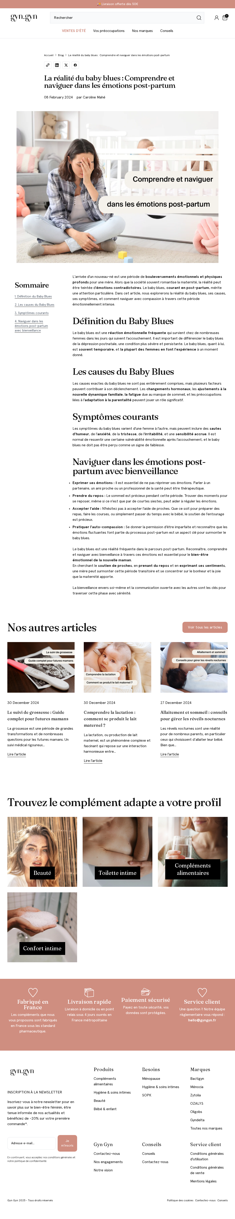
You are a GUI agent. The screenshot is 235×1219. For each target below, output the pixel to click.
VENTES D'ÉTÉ (74, 31)
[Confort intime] (42, 927)
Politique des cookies (180, 1200)
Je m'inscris (67, 1143)
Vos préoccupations (109, 31)
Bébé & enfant (105, 1109)
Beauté (99, 1101)
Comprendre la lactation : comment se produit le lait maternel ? (110, 719)
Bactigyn (197, 1079)
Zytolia (195, 1095)
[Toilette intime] (117, 852)
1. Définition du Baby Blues (33, 296)
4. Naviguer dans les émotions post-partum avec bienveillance (31, 326)
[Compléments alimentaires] (193, 852)
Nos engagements (108, 1162)
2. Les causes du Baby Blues (34, 304)
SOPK (146, 1095)
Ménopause (151, 1079)
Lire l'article (16, 754)
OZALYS (196, 1103)
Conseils (166, 31)
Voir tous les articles (205, 627)
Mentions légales (203, 1181)
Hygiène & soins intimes (112, 1092)
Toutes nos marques (206, 1128)
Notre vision (103, 1170)
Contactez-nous (107, 1154)
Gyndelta (197, 1120)
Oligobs (196, 1112)
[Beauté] (42, 852)
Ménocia (196, 1087)
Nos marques (142, 31)
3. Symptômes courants (32, 313)
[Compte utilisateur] (216, 17)
